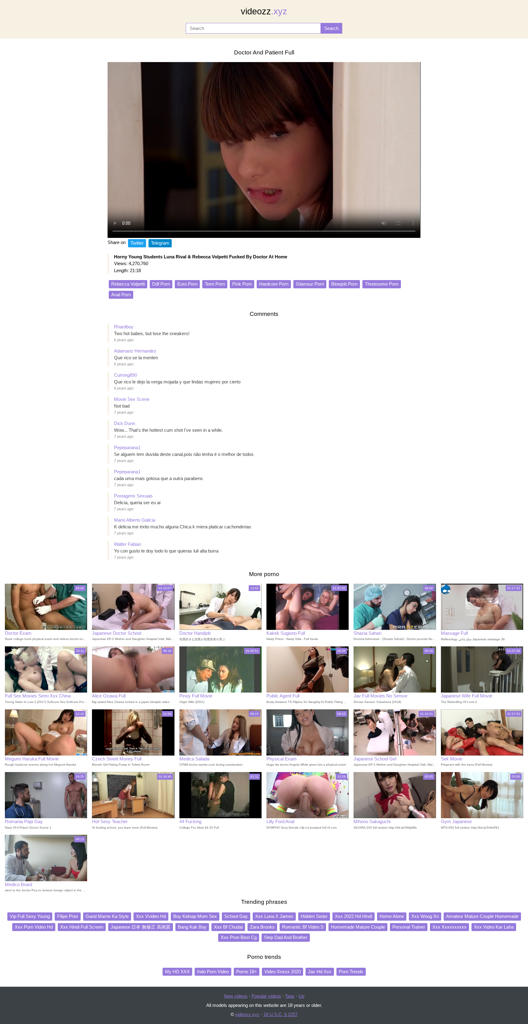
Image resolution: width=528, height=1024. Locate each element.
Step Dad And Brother (285, 937)
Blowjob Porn (344, 283)
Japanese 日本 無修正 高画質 (140, 927)
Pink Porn (242, 283)
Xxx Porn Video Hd (34, 927)
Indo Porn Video (213, 971)
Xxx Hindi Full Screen (81, 927)
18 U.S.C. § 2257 (280, 1014)
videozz (264, 11)
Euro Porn (187, 283)
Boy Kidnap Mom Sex (195, 916)
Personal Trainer (408, 927)
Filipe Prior (67, 916)
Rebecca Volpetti (128, 283)
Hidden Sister (314, 916)
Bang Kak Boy (192, 927)
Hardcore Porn (273, 283)
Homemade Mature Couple (358, 927)
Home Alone (392, 916)
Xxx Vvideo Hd (151, 916)
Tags (290, 996)
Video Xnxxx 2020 (282, 971)
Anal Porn (121, 294)
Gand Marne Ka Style (107, 916)
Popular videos (266, 996)
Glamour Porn (310, 283)
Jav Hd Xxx (320, 971)
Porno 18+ (246, 971)
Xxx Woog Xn (425, 916)
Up (301, 996)
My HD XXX (177, 971)
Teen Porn (215, 283)
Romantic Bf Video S (303, 927)
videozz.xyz (247, 1014)
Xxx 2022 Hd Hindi (353, 916)
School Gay (236, 916)
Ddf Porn (161, 283)
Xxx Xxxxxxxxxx (449, 927)
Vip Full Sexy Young (30, 916)
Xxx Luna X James (274, 916)
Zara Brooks (262, 927)
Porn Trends (351, 971)
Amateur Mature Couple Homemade (482, 916)
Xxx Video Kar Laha (494, 927)
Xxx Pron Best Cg (239, 937)
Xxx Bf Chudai (228, 927)
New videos (236, 996)
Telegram (160, 243)
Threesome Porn (381, 283)
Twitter (137, 243)
